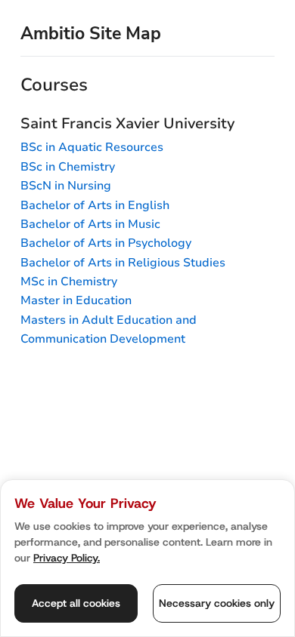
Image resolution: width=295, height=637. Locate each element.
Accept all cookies (76, 603)
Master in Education (76, 300)
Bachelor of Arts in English (94, 205)
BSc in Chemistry (67, 166)
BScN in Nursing (65, 185)
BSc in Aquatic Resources (91, 147)
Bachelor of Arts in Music (90, 224)
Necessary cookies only (217, 603)
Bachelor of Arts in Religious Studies (122, 262)
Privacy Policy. (66, 558)
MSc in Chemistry (68, 281)
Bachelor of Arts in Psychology (105, 243)
